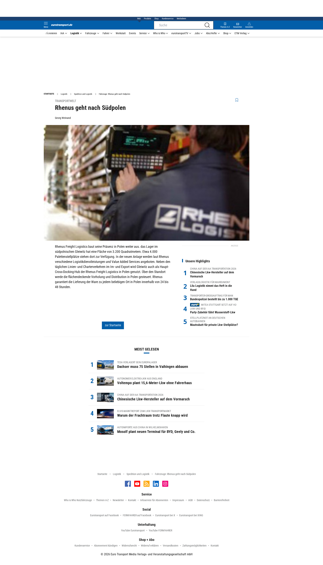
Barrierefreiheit (221, 500)
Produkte (147, 18)
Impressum (178, 500)
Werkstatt (121, 33)
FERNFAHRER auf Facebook (137, 515)
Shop (156, 18)
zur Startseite (113, 325)
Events (132, 33)
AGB (190, 500)
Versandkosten (170, 545)
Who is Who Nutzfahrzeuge (78, 500)
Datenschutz (203, 500)
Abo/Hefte (211, 33)
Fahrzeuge (90, 33)
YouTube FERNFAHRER (160, 530)
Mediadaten (181, 18)
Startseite (102, 474)
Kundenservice (167, 18)
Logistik (74, 33)
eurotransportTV (179, 33)
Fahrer (106, 33)
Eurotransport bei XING (191, 515)
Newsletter (118, 500)
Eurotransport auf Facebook (104, 515)
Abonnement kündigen (106, 545)
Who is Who (159, 33)
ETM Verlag (241, 33)
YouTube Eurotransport (133, 530)
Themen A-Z (102, 500)
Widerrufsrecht (129, 545)
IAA (62, 33)
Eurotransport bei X (165, 515)
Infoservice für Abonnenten (154, 500)
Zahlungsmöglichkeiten (194, 545)
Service (143, 33)
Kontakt (132, 500)
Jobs (197, 33)
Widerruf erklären (150, 545)
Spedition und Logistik (138, 474)
